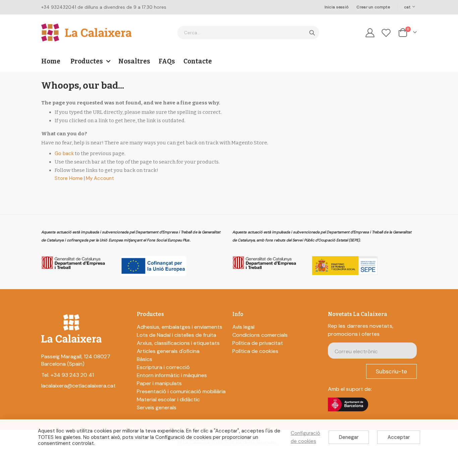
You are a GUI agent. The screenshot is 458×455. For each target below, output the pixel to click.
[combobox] (248, 32)
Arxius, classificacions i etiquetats (178, 343)
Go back (64, 153)
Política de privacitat (257, 343)
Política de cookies (255, 351)
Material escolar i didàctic (168, 399)
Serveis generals (156, 407)
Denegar (348, 437)
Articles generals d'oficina (168, 351)
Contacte (197, 61)
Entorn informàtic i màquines (172, 375)
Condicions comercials (260, 334)
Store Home (69, 178)
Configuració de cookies (305, 437)
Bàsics (144, 359)
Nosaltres (134, 61)
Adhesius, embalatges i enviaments (179, 326)
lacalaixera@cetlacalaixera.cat (78, 385)
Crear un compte (373, 7)
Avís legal (243, 326)
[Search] (312, 33)
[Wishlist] (386, 32)
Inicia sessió (337, 7)
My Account (100, 178)
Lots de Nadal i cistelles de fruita (176, 334)
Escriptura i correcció (163, 367)
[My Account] (370, 32)
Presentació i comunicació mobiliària (181, 391)
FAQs (167, 61)
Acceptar (399, 437)
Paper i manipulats (159, 383)
